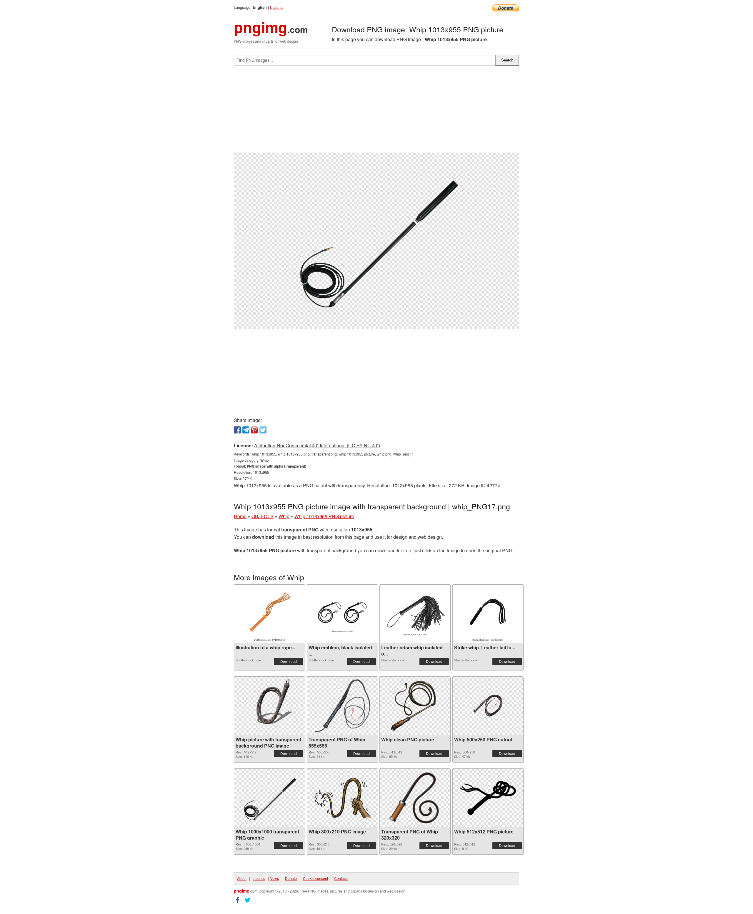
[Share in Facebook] (237, 429)
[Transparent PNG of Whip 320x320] (415, 798)
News (274, 878)
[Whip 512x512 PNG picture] (488, 798)
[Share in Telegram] (245, 429)
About (241, 878)
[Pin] (254, 429)
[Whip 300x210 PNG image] (342, 797)
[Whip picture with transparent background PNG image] (269, 706)
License (259, 878)
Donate (291, 878)
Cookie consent (315, 878)
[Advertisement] (376, 111)
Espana (276, 7)
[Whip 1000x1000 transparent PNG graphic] (269, 798)
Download (288, 661)
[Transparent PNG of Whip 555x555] (342, 706)
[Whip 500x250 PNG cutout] (488, 705)
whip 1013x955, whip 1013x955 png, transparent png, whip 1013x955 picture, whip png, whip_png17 (332, 453)
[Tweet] (262, 429)
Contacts (341, 878)
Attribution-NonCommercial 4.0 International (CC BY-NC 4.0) (317, 445)
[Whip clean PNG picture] (415, 706)
